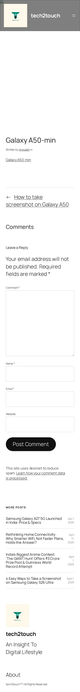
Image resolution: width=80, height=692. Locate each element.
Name (10, 363)
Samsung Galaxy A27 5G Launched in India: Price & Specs (34, 520)
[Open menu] (73, 15)
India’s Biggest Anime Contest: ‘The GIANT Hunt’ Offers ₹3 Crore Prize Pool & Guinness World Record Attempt (33, 560)
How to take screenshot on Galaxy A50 (37, 200)
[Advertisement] (40, 85)
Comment (13, 287)
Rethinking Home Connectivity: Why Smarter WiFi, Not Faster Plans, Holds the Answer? (35, 538)
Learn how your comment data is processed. (35, 476)
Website (11, 414)
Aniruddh (24, 149)
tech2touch (45, 15)
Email (10, 389)
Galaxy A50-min (18, 159)
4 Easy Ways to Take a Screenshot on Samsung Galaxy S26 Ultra (33, 580)
